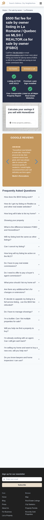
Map (26, 497)
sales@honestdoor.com (14, 55)
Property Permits (31, 508)
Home (4, 10)
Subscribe (22, 485)
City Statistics (30, 504)
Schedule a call (29, 69)
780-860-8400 (18, 53)
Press (4, 504)
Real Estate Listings (32, 501)
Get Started (13, 69)
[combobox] (22, 3)
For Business (7, 512)
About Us (5, 508)
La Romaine (28, 10)
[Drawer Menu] (41, 3)
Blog (3, 501)
